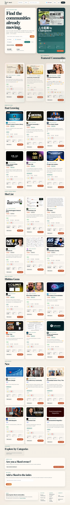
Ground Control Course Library (14, 124)
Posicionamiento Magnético (54, 420)
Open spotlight (60, 50)
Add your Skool (51, 498)
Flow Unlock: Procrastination (55, 295)
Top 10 (50, 496)
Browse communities (42, 495)
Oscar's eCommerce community (52, 335)
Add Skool (9, 484)
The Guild (9, 77)
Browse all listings (10, 45)
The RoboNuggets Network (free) (13, 211)
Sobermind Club (30, 420)
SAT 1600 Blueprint (11, 420)
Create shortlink (51, 501)
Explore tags (42, 497)
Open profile (20, 95)
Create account (19, 45)
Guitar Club (9, 334)
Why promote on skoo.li (52, 495)
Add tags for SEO (60, 500)
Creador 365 (29, 164)
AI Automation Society (53, 250)
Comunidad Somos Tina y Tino (55, 380)
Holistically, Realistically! (33, 77)
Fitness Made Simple (52, 124)
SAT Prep (29, 250)
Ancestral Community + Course (32, 125)
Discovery (20, 2)
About (55, 2)
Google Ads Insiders (52, 164)
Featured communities (42, 500)
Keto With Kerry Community (34, 380)
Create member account (58, 466)
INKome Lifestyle (10, 380)
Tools (26, 2)
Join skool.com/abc (61, 496)
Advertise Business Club (53, 77)
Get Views (29, 334)
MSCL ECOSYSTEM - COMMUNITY (12, 165)
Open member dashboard (12, 466)
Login (59, 2)
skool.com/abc (23, 498)
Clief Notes (50, 210)
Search (32, 36)
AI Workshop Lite (31, 210)
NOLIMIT (8, 295)
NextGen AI (9, 250)
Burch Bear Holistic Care (33, 295)
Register (63, 2)
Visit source (41, 50)
